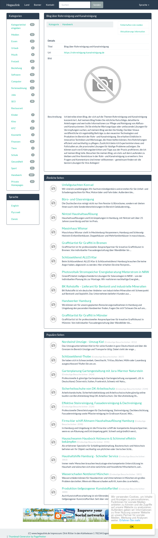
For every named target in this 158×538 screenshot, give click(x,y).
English (15, 205)
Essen (22, 41)
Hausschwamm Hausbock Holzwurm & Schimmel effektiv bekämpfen (99, 440)
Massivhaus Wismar (75, 228)
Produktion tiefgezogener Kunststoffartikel (103, 490)
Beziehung (22, 68)
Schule (22, 155)
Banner (37, 4)
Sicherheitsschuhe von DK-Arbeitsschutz (105, 388)
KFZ (22, 128)
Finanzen (22, 141)
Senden (97, 4)
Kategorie (54, 24)
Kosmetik (22, 134)
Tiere (22, 148)
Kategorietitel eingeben (22, 26)
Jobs (22, 94)
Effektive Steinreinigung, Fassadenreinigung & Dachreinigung (102, 404)
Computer (22, 81)
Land (26, 4)
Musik (22, 54)
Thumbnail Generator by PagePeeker (27, 536)
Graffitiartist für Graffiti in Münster (85, 315)
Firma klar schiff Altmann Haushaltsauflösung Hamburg (104, 422)
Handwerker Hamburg (76, 301)
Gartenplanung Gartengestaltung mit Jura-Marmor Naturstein (102, 372)
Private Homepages (22, 183)
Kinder (22, 114)
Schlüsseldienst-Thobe (93, 356)
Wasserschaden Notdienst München (102, 474)
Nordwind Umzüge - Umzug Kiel (99, 341)
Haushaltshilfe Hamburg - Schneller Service (103, 457)
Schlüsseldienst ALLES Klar (79, 257)
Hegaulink (13, 5)
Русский (15, 212)
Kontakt (50, 4)
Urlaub (22, 48)
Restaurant (17, 108)
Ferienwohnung (22, 88)
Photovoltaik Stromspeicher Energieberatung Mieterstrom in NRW (105, 272)
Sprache (143, 4)
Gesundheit (22, 161)
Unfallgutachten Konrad (78, 185)
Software (22, 74)
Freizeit (22, 61)
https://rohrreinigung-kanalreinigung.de (84, 52)
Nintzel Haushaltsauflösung (80, 214)
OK (132, 526)
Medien (22, 34)
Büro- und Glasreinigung (78, 199)
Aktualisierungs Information (132, 31)
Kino (22, 121)
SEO (22, 101)
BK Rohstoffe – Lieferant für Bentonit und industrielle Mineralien (104, 286)
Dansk (14, 219)
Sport (22, 168)
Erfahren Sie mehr (129, 520)
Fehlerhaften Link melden (131, 25)
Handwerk (22, 175)
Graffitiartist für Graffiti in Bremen (84, 243)
